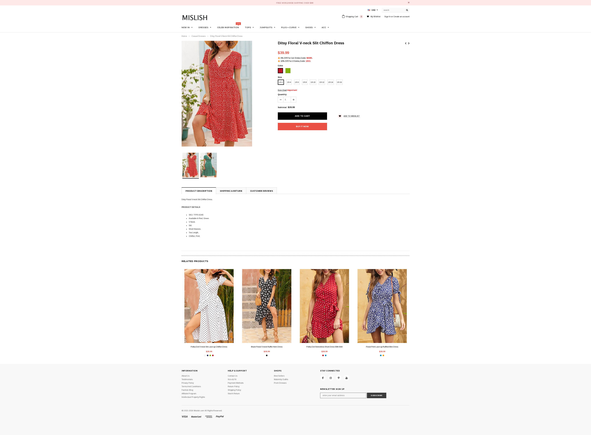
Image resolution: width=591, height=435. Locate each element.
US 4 (289, 82)
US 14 (330, 82)
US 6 (297, 82)
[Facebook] (323, 378)
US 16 (339, 82)
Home (184, 36)
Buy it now (302, 126)
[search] (407, 10)
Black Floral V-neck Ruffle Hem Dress (266, 347)
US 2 (281, 82)
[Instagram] (331, 378)
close (408, 2)
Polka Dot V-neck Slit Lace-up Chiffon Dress (209, 347)
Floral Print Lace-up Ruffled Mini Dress (382, 347)
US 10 (313, 82)
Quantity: (282, 94)
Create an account (401, 17)
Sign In (387, 17)
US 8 (305, 82)
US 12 (322, 82)
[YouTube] (346, 378)
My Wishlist (375, 17)
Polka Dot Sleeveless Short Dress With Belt (324, 347)
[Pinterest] (339, 378)
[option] (227, 94)
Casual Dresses (198, 36)
